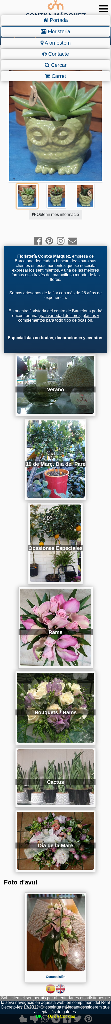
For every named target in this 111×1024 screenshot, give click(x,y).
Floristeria (58, 31)
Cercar (58, 65)
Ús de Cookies (61, 1016)
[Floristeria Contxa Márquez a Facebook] (38, 241)
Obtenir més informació (57, 214)
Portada (58, 20)
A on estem (57, 43)
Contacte (58, 54)
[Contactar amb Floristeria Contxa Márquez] (72, 241)
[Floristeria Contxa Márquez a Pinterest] (49, 241)
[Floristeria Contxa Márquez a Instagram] (61, 241)
